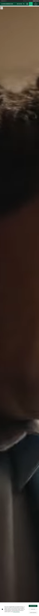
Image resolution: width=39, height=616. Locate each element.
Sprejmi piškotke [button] (33, 605)
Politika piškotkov (16, 611)
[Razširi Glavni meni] (27, 4)
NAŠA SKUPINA (19, 3)
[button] (37, 603)
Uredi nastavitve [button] (33, 612)
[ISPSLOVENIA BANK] (7, 4)
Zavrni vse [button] (33, 609)
